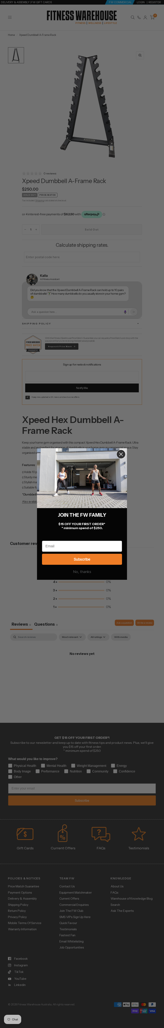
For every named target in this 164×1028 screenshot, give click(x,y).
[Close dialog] (121, 454)
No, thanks (82, 572)
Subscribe (82, 559)
